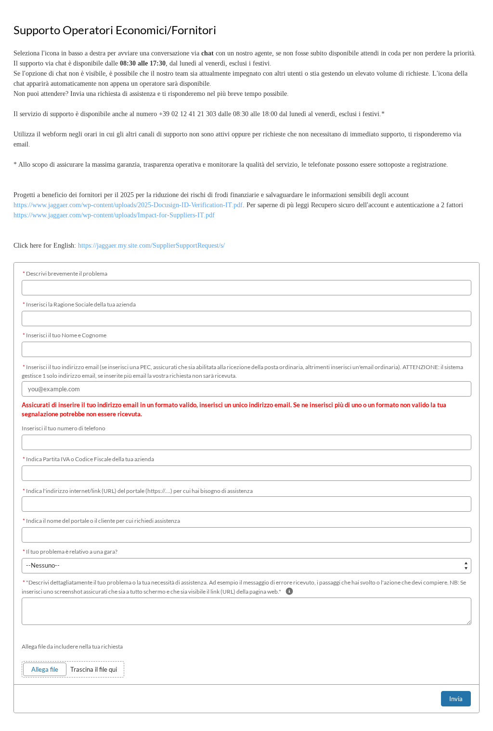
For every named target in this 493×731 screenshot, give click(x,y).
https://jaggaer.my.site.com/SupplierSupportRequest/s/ (151, 245)
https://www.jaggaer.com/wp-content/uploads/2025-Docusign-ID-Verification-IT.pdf (128, 205)
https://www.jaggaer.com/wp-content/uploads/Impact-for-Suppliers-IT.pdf (114, 215)
